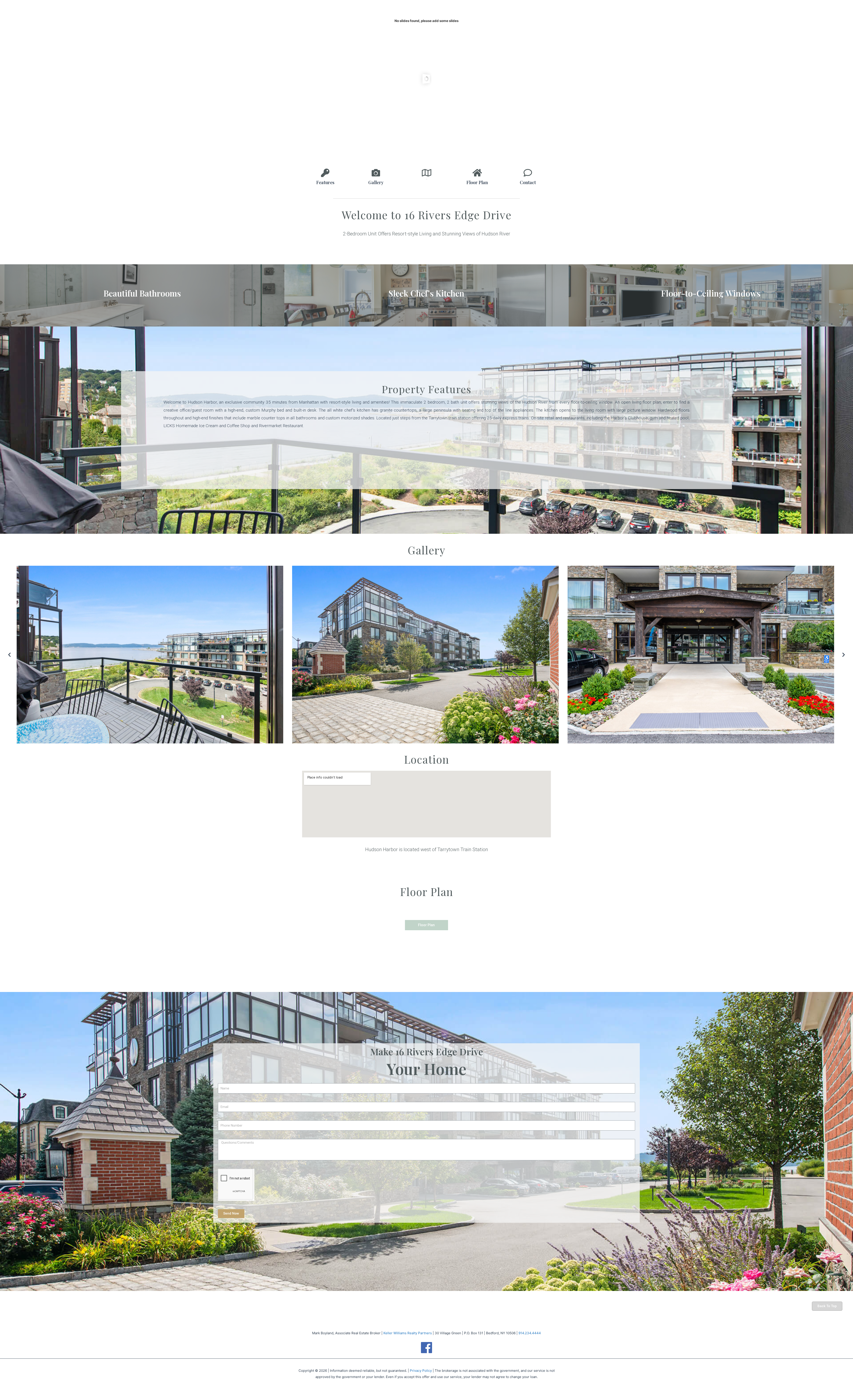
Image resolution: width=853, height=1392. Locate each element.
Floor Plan (477, 182)
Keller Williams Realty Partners (407, 1333)
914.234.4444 (529, 1333)
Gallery (376, 182)
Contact (528, 182)
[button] (9, 654)
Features (325, 182)
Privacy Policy (421, 1370)
